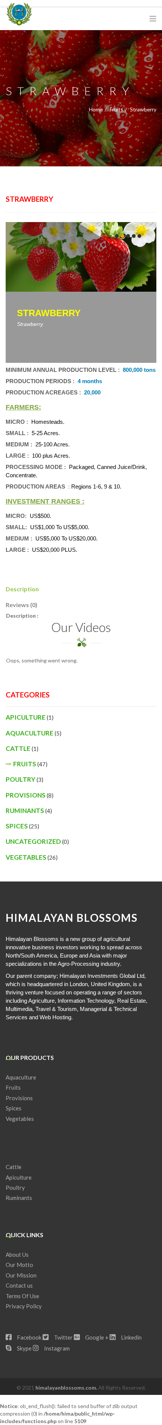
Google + (96, 1337)
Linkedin (131, 1337)
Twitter (63, 1337)
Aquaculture (29, 733)
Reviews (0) (21, 604)
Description (22, 588)
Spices (17, 826)
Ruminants (25, 811)
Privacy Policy (24, 1306)
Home (96, 109)
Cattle (18, 748)
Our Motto (19, 1264)
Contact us (19, 1285)
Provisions (26, 795)
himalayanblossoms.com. (66, 1387)
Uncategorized (33, 841)
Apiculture (26, 717)
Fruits (116, 109)
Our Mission (21, 1275)
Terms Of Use (22, 1296)
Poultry (20, 779)
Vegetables (26, 857)
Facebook (28, 1337)
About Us (17, 1254)
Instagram (56, 1348)
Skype (24, 1348)
